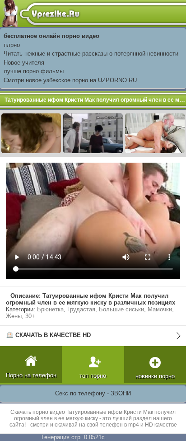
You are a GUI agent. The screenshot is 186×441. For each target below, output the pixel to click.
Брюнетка (50, 309)
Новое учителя (24, 62)
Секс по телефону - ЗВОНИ (93, 393)
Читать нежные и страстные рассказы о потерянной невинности (91, 53)
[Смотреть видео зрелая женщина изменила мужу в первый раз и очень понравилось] (93, 132)
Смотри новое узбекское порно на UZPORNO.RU (70, 80)
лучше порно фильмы (34, 71)
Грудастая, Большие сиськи (105, 309)
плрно (12, 45)
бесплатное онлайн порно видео (51, 36)
